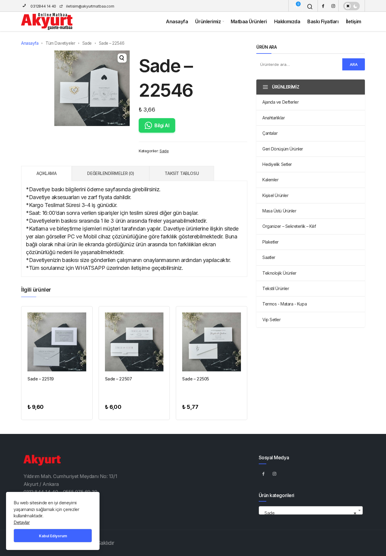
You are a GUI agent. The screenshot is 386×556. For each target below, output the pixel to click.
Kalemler (270, 179)
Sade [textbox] (308, 513)
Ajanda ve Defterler (280, 102)
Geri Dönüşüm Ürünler (282, 148)
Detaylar (22, 522)
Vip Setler (271, 319)
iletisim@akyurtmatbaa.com (90, 6)
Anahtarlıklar (273, 117)
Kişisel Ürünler (275, 195)
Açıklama (46, 173)
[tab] (46, 173)
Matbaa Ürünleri (249, 21)
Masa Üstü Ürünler (279, 210)
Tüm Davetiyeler (60, 43)
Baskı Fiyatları (322, 21)
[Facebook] (323, 6)
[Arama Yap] (310, 7)
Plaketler (270, 241)
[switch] (351, 6)
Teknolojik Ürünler (279, 273)
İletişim (353, 21)
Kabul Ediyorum (53, 536)
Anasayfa (177, 21)
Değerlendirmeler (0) (110, 173)
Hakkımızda (287, 21)
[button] (122, 58)
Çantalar (269, 133)
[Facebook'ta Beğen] (263, 473)
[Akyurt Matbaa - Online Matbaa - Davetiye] (46, 21)
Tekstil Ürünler (275, 288)
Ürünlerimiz (208, 21)
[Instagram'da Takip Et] (275, 473)
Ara (354, 64)
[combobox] (311, 510)
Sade (87, 43)
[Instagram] (333, 6)
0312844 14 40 (43, 6)
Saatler (268, 257)
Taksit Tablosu (182, 173)
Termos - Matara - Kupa (284, 303)
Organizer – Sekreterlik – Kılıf (289, 226)
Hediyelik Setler (277, 164)
